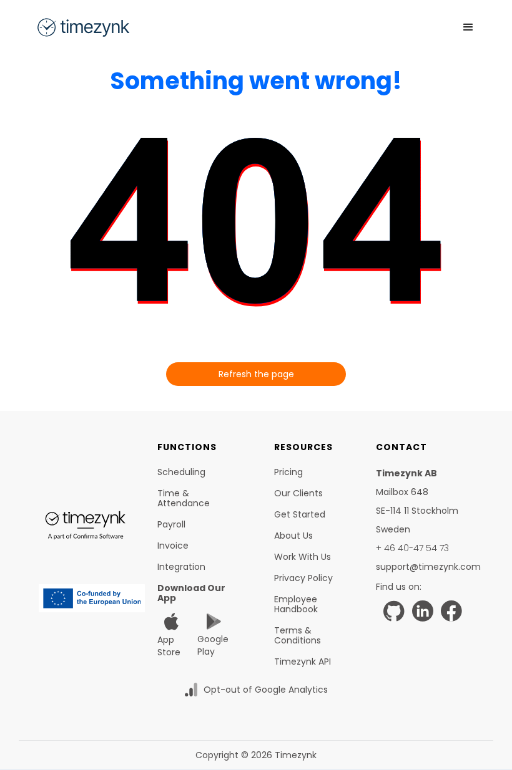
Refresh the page (256, 374)
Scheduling (181, 472)
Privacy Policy (303, 578)
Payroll (171, 524)
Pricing (288, 472)
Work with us (302, 557)
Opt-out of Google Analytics (266, 689)
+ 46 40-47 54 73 (412, 548)
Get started (299, 514)
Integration (181, 567)
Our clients (298, 493)
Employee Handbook (296, 604)
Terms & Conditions (297, 635)
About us (293, 536)
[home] (83, 27)
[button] (468, 27)
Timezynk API (302, 662)
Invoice (173, 546)
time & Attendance (183, 498)
